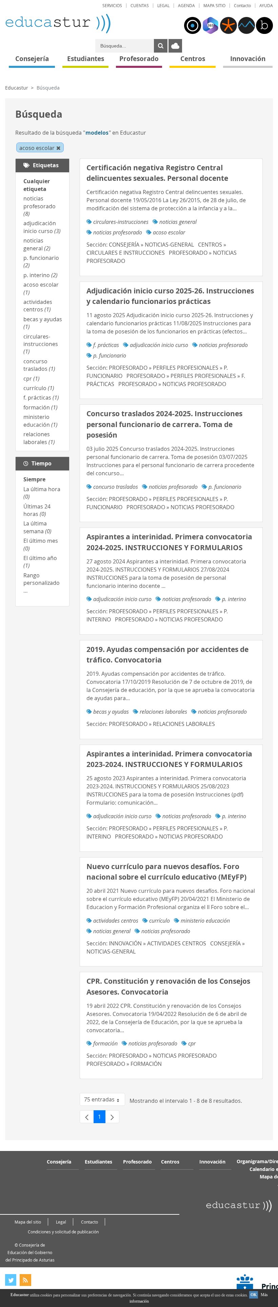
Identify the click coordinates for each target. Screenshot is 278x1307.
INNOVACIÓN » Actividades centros (157, 943)
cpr (31, 378)
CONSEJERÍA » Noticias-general (151, 244)
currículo (38, 388)
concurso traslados (39, 365)
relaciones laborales (39, 437)
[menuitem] (112, 5)
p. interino (40, 275)
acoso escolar (169, 232)
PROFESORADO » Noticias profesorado (172, 384)
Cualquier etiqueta (36, 184)
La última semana (37, 527)
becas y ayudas (111, 711)
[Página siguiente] (112, 1116)
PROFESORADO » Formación (124, 1064)
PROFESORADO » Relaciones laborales (162, 724)
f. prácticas (41, 397)
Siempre (34, 479)
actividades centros (37, 305)
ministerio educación (40, 420)
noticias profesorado (39, 206)
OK (254, 1294)
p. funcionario (109, 355)
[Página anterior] (87, 1116)
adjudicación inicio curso (42, 226)
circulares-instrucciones (40, 344)
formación (40, 407)
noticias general (37, 244)
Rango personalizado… (41, 583)
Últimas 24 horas (37, 510)
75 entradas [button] (104, 1101)
